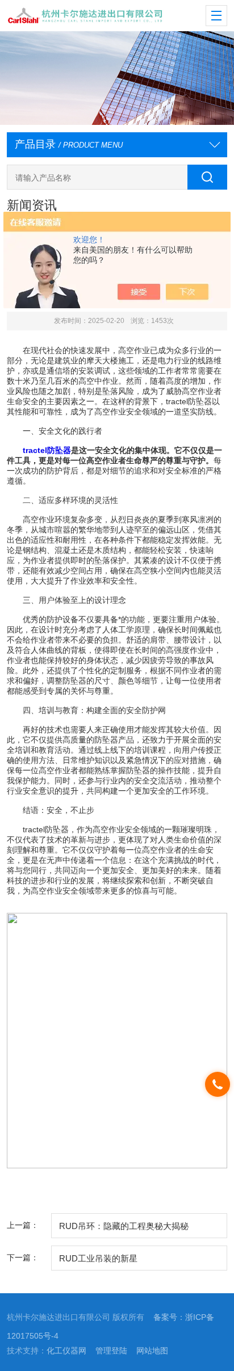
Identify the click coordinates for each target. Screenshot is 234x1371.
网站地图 (152, 1350)
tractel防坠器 (47, 450)
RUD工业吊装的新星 (98, 1258)
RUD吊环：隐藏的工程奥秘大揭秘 (124, 1226)
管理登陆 (111, 1350)
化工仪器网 (66, 1350)
